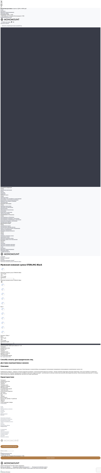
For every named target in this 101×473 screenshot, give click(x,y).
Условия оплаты (4, 434)
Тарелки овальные (5, 143)
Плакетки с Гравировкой (7, 99)
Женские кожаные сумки (7, 63)
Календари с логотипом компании (9, 35)
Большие (3, 150)
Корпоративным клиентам (6, 408)
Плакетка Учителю (5, 96)
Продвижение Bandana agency (40, 467)
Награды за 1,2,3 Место (7, 76)
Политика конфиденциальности (21, 467)
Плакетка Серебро (5, 94)
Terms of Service (39, 468)
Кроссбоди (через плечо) (7, 180)
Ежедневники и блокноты (7, 120)
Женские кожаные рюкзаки (8, 68)
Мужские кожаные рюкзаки (8, 67)
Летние (2, 165)
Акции (2, 407)
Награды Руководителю (7, 83)
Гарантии (3, 430)
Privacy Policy (29, 468)
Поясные (3, 157)
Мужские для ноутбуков (7, 156)
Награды (3, 30)
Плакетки (3, 31)
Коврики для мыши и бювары (8, 36)
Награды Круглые (5, 80)
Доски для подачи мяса (7, 133)
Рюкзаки (3, 183)
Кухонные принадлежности (8, 59)
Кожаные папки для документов (9, 65)
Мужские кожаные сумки (7, 61)
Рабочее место (4, 106)
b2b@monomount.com (6, 17)
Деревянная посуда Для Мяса (8, 129)
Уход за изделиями (5, 431)
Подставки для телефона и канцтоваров (11, 34)
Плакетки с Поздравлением (8, 102)
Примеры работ (5, 13)
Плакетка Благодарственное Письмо (10, 89)
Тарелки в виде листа (6, 140)
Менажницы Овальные (6, 138)
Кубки (2, 29)
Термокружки (4, 38)
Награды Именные (5, 77)
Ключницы (3, 44)
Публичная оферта (5, 467)
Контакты (3, 11)
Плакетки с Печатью (6, 101)
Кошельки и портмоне (6, 45)
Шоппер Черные (5, 172)
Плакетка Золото (5, 93)
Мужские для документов (7, 155)
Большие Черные (5, 176)
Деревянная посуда (6, 127)
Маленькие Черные (6, 169)
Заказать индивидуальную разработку (12, 25)
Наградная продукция (6, 71)
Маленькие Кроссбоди (6, 167)
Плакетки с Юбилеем (6, 103)
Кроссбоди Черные (5, 152)
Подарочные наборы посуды (8, 55)
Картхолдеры (4, 41)
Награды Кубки (4, 81)
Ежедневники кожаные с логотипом (10, 49)
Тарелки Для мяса (5, 141)
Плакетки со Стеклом (6, 104)
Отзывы (2, 410)
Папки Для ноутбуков (6, 178)
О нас (2, 9)
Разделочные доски (6, 134)
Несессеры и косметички (7, 42)
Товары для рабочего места (7, 421)
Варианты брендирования (7, 12)
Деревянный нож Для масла (8, 145)
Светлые (3, 170)
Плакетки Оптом (5, 98)
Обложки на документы (7, 40)
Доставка (3, 435)
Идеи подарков (4, 413)
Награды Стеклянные (6, 87)
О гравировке (4, 429)
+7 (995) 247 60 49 (5, 22)
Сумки (2, 148)
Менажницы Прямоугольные (8, 139)
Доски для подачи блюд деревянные (10, 56)
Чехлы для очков (5, 46)
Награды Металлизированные (8, 82)
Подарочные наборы (6, 125)
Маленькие (3, 154)
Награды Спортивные (6, 86)
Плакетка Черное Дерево (7, 97)
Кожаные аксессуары (6, 112)
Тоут (2, 171)
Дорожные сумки (5, 62)
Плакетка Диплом (5, 92)
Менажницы (4, 136)
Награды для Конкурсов (7, 75)
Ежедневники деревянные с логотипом (11, 50)
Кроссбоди (3, 151)
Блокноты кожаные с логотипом (9, 51)
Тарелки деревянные (6, 57)
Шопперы (3, 173)
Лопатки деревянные (6, 146)
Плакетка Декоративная (7, 91)
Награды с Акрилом (6, 84)
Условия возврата (5, 433)
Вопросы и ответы (5, 436)
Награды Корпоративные (7, 78)
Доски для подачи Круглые (8, 131)
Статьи (2, 412)
